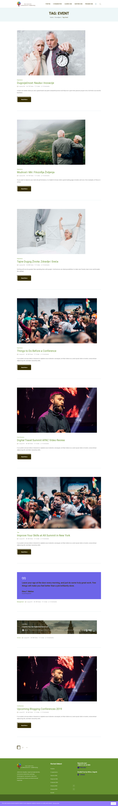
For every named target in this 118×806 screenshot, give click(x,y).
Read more (24, 99)
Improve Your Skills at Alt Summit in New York (43, 535)
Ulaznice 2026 (54, 775)
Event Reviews (20, 437)
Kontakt (52, 792)
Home (51, 17)
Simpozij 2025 (54, 785)
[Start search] (100, 4)
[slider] (90, 630)
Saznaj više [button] (56, 803)
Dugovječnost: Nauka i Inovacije (35, 82)
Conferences (20, 706)
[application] (57, 630)
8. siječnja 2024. (22, 86)
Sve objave (58, 17)
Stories (19, 637)
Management (20, 601)
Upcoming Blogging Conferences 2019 (39, 708)
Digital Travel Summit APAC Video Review (41, 440)
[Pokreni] (23, 630)
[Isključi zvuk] (86, 630)
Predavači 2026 (54, 782)
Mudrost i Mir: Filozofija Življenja (35, 172)
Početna (52, 768)
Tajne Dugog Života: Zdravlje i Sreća (37, 261)
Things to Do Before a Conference (36, 350)
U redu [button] (113, 803)
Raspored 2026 (54, 779)
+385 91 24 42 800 (84, 765)
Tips (18, 532)
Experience (20, 80)
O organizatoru (54, 772)
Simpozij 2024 (54, 789)
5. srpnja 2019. (22, 354)
